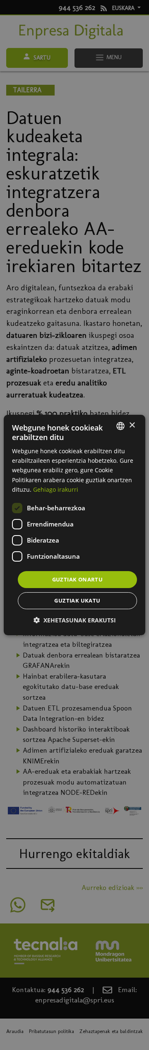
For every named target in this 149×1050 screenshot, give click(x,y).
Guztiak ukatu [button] (77, 600)
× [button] (132, 425)
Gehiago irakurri (55, 489)
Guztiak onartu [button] (77, 579)
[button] (75, 620)
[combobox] (120, 426)
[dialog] (74, 525)
